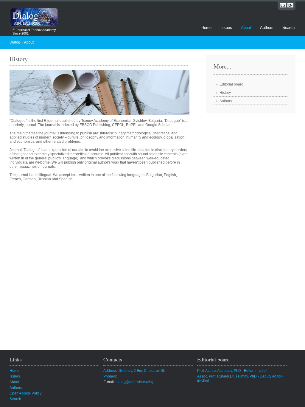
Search (288, 27)
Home (206, 27)
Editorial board (231, 84)
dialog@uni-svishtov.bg (134, 382)
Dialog (25, 15)
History (225, 93)
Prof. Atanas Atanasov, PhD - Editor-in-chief (232, 371)
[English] (290, 6)
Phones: (110, 376)
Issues (226, 27)
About (246, 27)
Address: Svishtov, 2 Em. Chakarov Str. (134, 371)
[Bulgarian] (283, 6)
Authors (266, 27)
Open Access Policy (25, 393)
